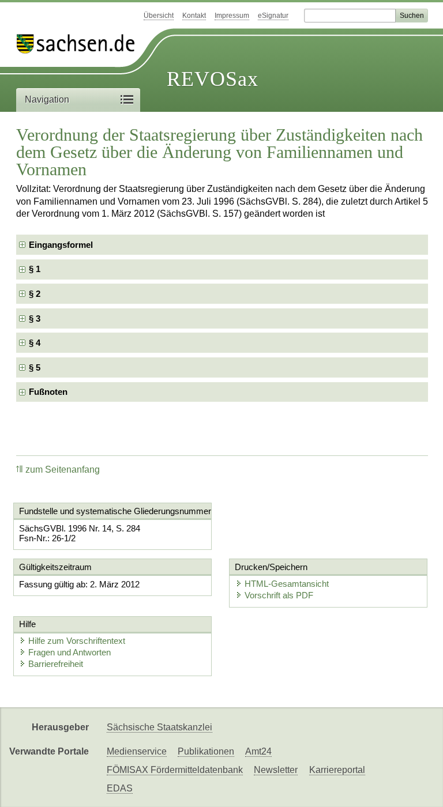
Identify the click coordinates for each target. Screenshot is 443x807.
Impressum (232, 16)
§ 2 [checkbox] (36, 294)
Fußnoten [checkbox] (48, 392)
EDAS (120, 788)
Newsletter (276, 770)
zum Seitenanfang (62, 469)
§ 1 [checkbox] (36, 269)
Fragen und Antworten (69, 652)
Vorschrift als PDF (279, 595)
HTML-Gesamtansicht (287, 584)
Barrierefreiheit (55, 664)
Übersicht (159, 16)
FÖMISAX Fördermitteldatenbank (175, 770)
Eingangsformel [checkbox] (61, 245)
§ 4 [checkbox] (36, 343)
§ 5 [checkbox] (36, 367)
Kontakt (194, 16)
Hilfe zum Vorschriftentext (76, 641)
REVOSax (212, 78)
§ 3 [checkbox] (36, 318)
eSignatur (273, 16)
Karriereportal (337, 770)
